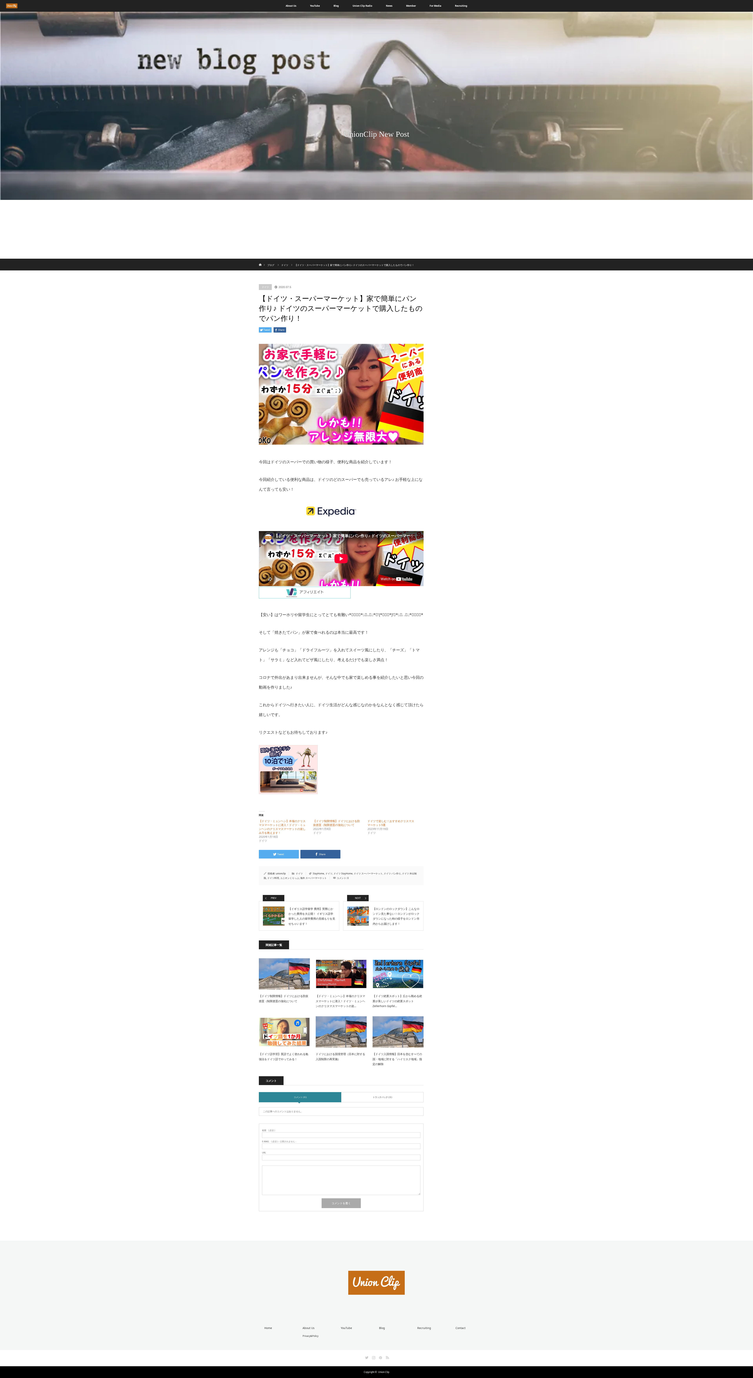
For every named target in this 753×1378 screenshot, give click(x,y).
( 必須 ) (268, 1130)
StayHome (318, 873)
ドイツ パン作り (392, 873)
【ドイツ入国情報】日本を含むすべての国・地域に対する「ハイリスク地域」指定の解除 (397, 1059)
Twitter (366, 1357)
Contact (461, 1328)
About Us (291, 5)
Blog (336, 5)
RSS (387, 1357)
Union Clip (383, 1372)
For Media (435, 5)
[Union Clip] (376, 1309)
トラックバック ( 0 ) (382, 1097)
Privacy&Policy (310, 1336)
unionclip (281, 873)
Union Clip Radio (362, 5)
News (389, 5)
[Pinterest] (380, 1357)
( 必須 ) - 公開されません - (279, 1141)
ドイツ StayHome (343, 873)
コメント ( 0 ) (300, 1097)
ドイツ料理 (273, 878)
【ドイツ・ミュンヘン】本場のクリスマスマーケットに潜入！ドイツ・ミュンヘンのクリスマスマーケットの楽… (340, 1001)
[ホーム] (260, 260)
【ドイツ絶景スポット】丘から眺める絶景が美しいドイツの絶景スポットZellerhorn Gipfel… (397, 1001)
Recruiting (461, 5)
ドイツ (265, 287)
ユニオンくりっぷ (289, 878)
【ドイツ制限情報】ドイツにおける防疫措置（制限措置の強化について (336, 823)
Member (411, 5)
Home (268, 1328)
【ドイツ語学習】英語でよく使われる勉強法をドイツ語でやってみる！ (283, 1056)
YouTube (315, 5)
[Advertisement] (376, 229)
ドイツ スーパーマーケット (368, 873)
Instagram (373, 1357)
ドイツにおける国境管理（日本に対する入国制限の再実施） (340, 1056)
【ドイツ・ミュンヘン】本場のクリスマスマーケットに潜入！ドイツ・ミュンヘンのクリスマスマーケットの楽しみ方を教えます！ (282, 827)
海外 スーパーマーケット (313, 878)
